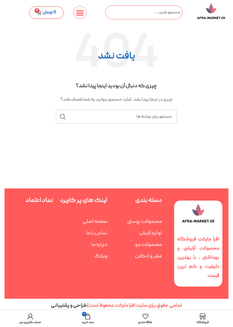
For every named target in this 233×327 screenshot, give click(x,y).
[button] (79, 12)
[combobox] (143, 12)
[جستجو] (63, 117)
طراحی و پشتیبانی (69, 305)
